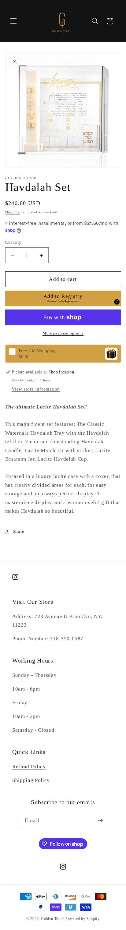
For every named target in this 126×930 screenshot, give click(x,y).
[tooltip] (117, 302)
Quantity (13, 242)
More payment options (63, 333)
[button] (13, 21)
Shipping (12, 212)
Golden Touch (52, 919)
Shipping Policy (31, 780)
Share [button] (18, 531)
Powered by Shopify (82, 919)
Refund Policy (29, 766)
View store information (36, 388)
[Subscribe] (100, 821)
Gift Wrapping (37, 350)
